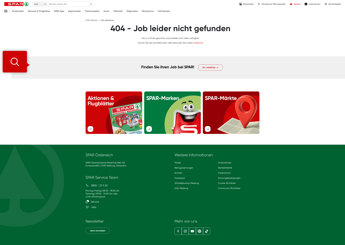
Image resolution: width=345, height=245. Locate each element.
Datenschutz (224, 173)
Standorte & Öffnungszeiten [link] (274, 4)
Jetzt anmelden (97, 230)
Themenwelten (92, 11)
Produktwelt (18, 11)
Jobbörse (198, 42)
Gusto (107, 11)
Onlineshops (164, 11)
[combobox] (40, 4)
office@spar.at (98, 196)
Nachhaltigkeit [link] (334, 4)
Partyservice (148, 11)
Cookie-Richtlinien (227, 183)
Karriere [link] (297, 4)
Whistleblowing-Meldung (187, 183)
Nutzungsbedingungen (229, 178)
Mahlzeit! (118, 11)
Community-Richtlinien (229, 188)
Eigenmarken (74, 11)
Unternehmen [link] (314, 4)
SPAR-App (59, 11)
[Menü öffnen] (7, 11)
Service (94, 201)
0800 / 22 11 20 (99, 185)
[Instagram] (185, 231)
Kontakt (178, 173)
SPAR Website (92, 20)
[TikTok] (206, 231)
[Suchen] (91, 4)
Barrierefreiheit (225, 167)
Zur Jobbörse (209, 67)
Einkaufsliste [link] (248, 4)
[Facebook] (178, 231)
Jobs (93, 207)
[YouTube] (192, 231)
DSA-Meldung (181, 188)
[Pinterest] (199, 231)
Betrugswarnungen (184, 167)
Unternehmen (224, 162)
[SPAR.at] (16, 4)
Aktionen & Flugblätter (39, 11)
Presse (178, 162)
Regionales (132, 11)
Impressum (180, 178)
